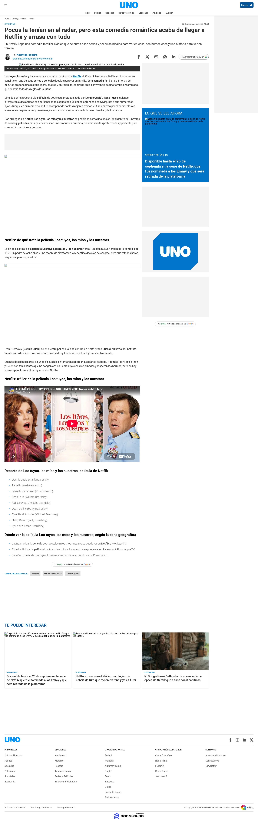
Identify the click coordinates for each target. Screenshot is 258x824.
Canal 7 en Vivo (163, 755)
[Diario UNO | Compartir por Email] (156, 56)
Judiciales (9, 776)
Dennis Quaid (73, 574)
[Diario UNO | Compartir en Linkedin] (174, 56)
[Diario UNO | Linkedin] (244, 740)
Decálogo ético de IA (66, 807)
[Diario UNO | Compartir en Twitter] (147, 56)
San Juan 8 (161, 776)
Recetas (59, 766)
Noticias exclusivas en (69, 564)
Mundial (109, 760)
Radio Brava (161, 771)
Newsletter (210, 766)
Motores (59, 760)
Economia (143, 13)
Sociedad (110, 13)
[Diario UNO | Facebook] (230, 740)
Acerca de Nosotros (215, 755)
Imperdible (12, 672)
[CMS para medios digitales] (129, 816)
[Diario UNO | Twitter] (251, 740)
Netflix (77, 76)
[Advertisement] (72, 142)
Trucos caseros (63, 771)
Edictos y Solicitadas (66, 781)
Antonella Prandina (27, 54)
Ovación (169, 13)
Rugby (108, 771)
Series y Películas (126, 13)
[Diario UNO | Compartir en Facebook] (138, 56)
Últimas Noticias (13, 755)
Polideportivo (112, 797)
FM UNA (159, 766)
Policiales (156, 13)
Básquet (109, 781)
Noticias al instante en (172, 324)
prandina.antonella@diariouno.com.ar (33, 58)
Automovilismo (113, 766)
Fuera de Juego (113, 792)
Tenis (108, 776)
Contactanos (212, 760)
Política (97, 13)
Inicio (87, 13)
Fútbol (108, 755)
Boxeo (108, 786)
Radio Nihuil (161, 760)
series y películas (53, 574)
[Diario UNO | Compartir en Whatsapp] (165, 56)
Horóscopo (60, 755)
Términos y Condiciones (41, 807)
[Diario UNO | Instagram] (237, 740)
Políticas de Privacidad (15, 807)
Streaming (81, 672)
